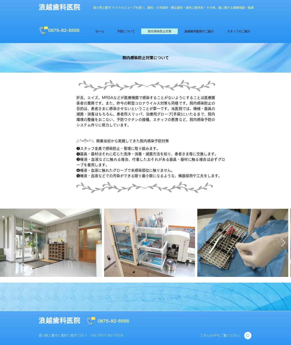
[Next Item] (283, 242)
